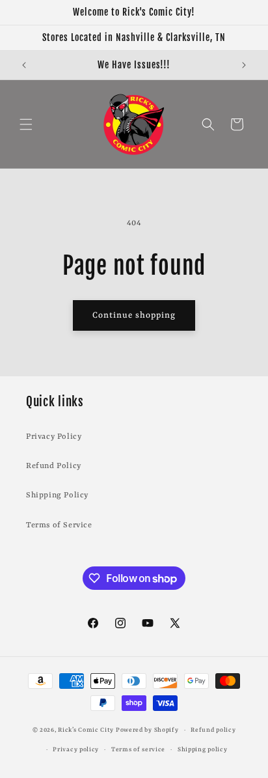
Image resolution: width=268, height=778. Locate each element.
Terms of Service (59, 525)
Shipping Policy (57, 495)
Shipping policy (203, 749)
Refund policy (213, 730)
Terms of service (138, 749)
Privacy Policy (53, 436)
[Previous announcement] (24, 65)
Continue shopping (134, 315)
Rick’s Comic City (86, 730)
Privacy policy (76, 749)
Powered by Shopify (147, 730)
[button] (26, 124)
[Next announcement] (244, 65)
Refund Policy (53, 466)
